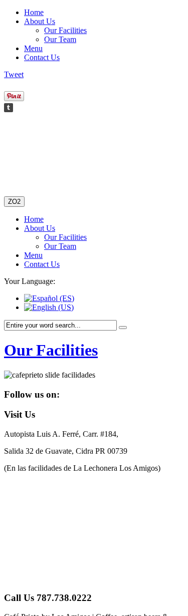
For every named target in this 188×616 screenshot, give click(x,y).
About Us (39, 21)
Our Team (60, 39)
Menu (33, 48)
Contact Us (42, 57)
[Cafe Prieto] (43, 157)
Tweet (14, 74)
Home (34, 12)
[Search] (123, 327)
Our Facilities (65, 30)
